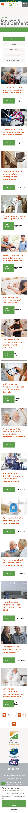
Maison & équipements (14, 39)
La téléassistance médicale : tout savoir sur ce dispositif (13, 649)
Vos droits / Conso (14, 60)
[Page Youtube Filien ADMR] (17, 768)
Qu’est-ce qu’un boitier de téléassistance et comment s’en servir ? (14, 563)
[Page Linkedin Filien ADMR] (13, 768)
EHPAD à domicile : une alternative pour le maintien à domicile (14, 258)
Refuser (14, 805)
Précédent (12, 715)
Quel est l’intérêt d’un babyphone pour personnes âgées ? (13, 520)
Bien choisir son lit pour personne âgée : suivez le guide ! (13, 300)
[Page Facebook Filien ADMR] (9, 768)
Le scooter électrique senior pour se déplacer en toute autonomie (14, 132)
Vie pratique (14, 55)
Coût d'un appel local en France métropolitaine (14, 784)
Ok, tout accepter (14, 802)
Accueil (2, 8)
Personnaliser (14, 809)
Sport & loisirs (14, 50)
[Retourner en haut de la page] (14, 724)
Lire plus (8, 101)
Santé (14, 44)
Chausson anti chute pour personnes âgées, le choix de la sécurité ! (13, 90)
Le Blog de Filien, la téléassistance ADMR (16, 8)
